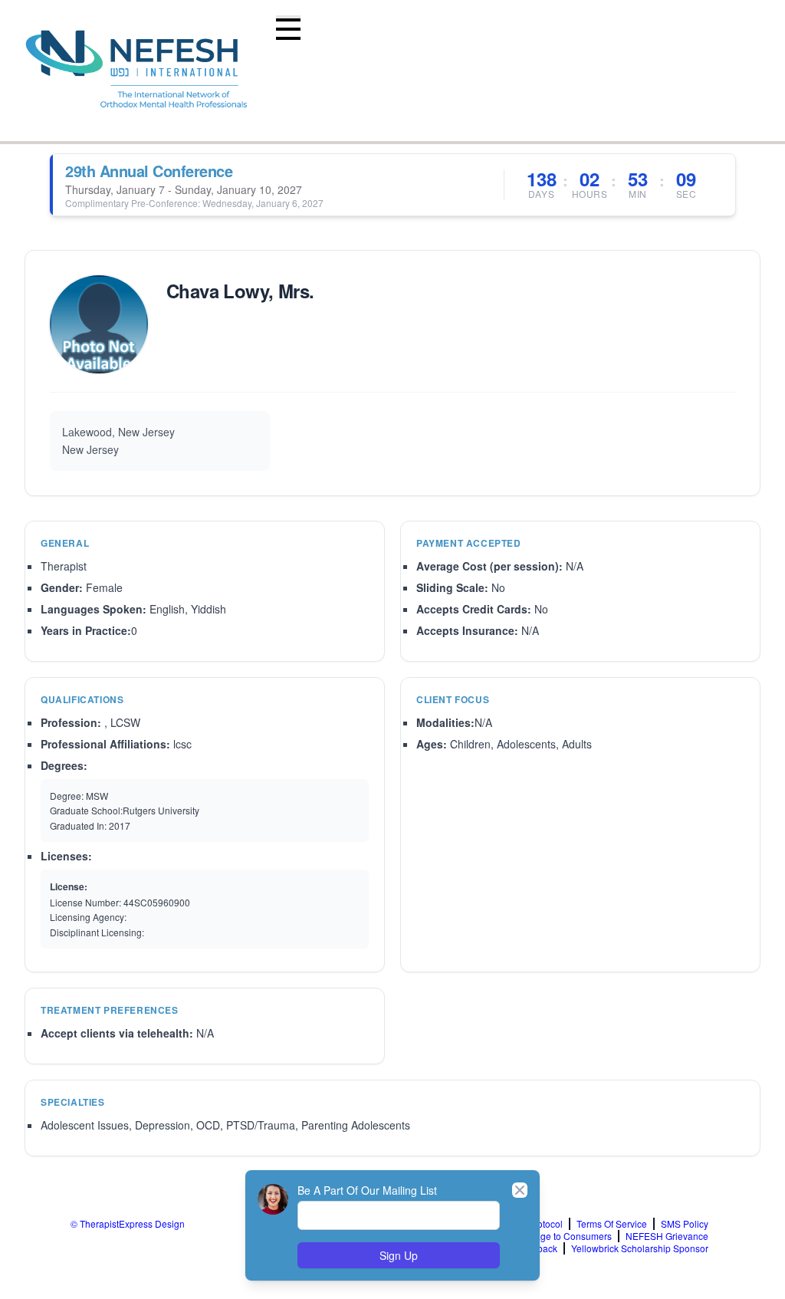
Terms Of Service (611, 1224)
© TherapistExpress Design (128, 1223)
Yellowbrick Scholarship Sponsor (639, 1248)
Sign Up (398, 1255)
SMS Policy (684, 1224)
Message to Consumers (562, 1236)
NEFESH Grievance (667, 1236)
